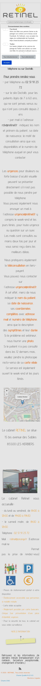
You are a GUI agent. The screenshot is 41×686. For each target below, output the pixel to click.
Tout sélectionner (28, 57)
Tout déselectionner (11, 57)
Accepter (7, 62)
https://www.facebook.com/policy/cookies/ (23, 40)
